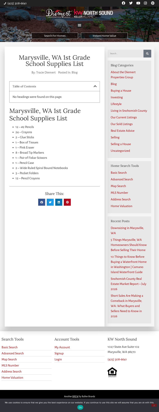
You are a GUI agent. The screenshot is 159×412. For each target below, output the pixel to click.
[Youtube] (138, 3)
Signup (59, 353)
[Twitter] (131, 3)
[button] (79, 25)
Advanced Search (122, 179)
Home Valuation (121, 206)
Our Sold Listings (122, 124)
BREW (75, 396)
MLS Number (119, 192)
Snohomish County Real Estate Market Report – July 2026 (128, 284)
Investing (117, 97)
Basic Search (119, 172)
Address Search (121, 199)
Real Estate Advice (122, 130)
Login (58, 359)
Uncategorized (120, 150)
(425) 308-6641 (117, 359)
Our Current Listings (124, 117)
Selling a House (121, 144)
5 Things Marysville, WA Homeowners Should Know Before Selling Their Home (129, 245)
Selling (115, 137)
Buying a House (121, 90)
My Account (62, 347)
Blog (75, 72)
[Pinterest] (152, 3)
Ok (80, 407)
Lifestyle (116, 104)
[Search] (147, 53)
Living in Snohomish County (129, 110)
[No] (154, 405)
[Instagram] (145, 3)
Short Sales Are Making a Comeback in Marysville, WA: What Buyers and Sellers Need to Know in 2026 (127, 306)
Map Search (118, 186)
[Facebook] (123, 3)
